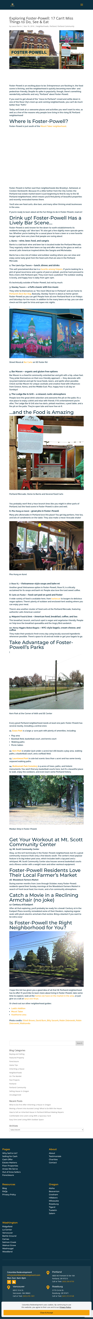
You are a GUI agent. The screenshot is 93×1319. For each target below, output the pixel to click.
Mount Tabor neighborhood (53, 126)
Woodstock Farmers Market (25, 880)
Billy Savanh (52, 1020)
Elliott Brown (29, 1020)
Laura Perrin (17, 26)
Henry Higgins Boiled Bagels (26, 628)
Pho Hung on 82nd (20, 511)
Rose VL (15, 584)
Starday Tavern (19, 287)
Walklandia (25, 1023)
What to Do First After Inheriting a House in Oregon (30, 1105)
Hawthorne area (18, 1015)
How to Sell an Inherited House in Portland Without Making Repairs (36, 1112)
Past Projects (14, 1080)
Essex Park (17, 731)
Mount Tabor (17, 1011)
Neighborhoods (42, 26)
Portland (53, 26)
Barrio (14, 241)
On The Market (15, 1076)
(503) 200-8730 (31, 999)
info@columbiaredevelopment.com (23, 1275)
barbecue (55, 598)
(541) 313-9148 (68, 1296)
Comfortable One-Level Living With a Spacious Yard (30, 1116)
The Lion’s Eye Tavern (22, 265)
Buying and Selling (16, 1054)
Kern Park (16, 751)
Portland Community (66, 26)
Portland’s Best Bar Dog (20, 294)
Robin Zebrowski (67, 1020)
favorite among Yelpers (51, 269)
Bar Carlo (28, 362)
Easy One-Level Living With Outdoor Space (26, 1119)
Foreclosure (14, 1061)
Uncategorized (15, 1095)
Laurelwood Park (20, 758)
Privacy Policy (65, 1307)
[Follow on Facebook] (9, 1282)
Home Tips (13, 1065)
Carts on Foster (19, 595)
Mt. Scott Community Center (26, 849)
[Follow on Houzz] (14, 1282)
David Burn (41, 1020)
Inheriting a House (16, 1069)
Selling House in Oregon (19, 1091)
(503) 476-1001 (29, 1296)
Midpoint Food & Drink (22, 616)
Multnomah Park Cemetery (25, 766)
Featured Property (16, 1058)
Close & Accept (46, 1312)
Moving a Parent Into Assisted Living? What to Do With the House (35, 1108)
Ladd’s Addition (18, 1008)
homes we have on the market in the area (54, 996)
